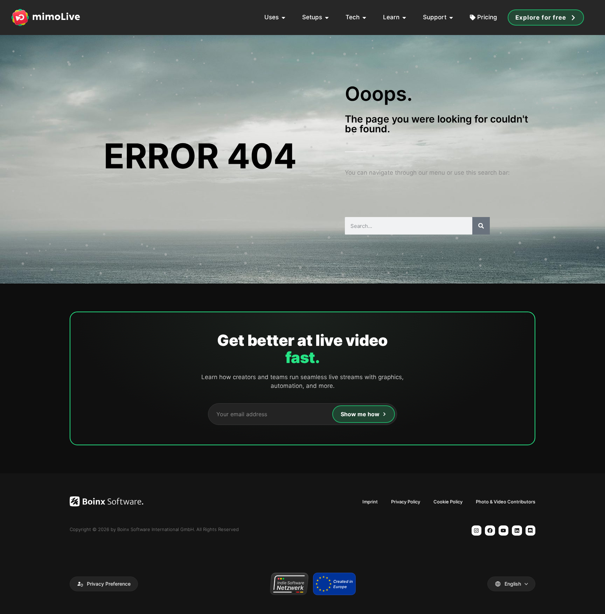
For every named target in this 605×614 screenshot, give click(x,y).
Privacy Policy (405, 501)
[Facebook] (490, 530)
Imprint (370, 501)
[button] (104, 584)
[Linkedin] (517, 530)
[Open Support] (451, 17)
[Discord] (531, 530)
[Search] (481, 226)
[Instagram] (477, 530)
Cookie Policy (448, 501)
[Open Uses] (283, 17)
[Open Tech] (364, 17)
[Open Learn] (404, 17)
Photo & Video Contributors (505, 501)
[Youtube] (504, 530)
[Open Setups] (327, 17)
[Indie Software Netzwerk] (289, 584)
